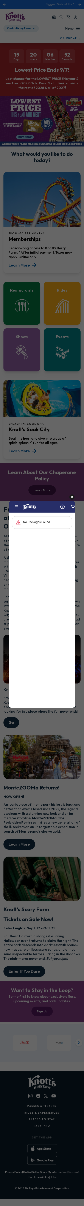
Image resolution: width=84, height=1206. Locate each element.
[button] (71, 497)
